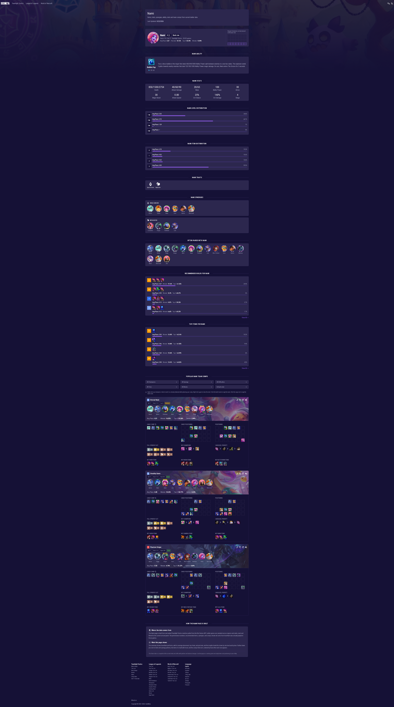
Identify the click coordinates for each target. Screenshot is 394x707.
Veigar (158, 230)
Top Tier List (152, 668)
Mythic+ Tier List (172, 668)
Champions (151, 683)
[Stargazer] (174, 228)
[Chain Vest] (190, 465)
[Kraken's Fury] (191, 610)
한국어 (187, 678)
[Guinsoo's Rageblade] (187, 610)
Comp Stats (134, 676)
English (187, 666)
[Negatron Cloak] (153, 359)
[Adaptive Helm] (154, 358)
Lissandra (150, 230)
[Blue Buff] (162, 307)
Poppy (166, 253)
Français (187, 685)
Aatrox (150, 253)
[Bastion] (175, 211)
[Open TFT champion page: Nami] (153, 37)
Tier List (133, 668)
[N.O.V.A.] (149, 251)
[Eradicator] (166, 261)
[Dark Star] (148, 228)
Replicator (158, 187)
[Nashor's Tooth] (154, 279)
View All (244, 318)
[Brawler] (166, 228)
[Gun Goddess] (215, 251)
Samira (183, 213)
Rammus (240, 253)
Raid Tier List (171, 666)
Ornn (175, 213)
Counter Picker (152, 687)
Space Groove (150, 187)
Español (187, 670)
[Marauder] (184, 251)
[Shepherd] (159, 211)
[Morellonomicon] (154, 349)
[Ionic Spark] (221, 463)
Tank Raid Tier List (172, 678)
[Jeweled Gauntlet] (162, 279)
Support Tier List (153, 676)
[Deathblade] (182, 537)
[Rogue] (167, 211)
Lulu (175, 230)
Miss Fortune (216, 253)
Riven (150, 263)
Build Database (153, 680)
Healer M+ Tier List (172, 676)
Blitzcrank (191, 213)
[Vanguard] (151, 211)
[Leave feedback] (388, 3)
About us (134, 700)
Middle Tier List (153, 672)
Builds (133, 672)
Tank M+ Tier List (172, 680)
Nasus (150, 213)
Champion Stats (153, 685)
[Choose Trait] (217, 251)
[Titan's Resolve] (191, 463)
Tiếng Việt (187, 674)
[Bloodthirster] (182, 463)
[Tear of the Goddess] (159, 290)
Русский (187, 668)
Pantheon (166, 230)
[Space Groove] (152, 42)
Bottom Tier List (153, 674)
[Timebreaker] (165, 228)
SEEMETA (5, 3)
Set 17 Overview (135, 678)
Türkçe (187, 672)
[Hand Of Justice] (157, 537)
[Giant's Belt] (155, 281)
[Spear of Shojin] (158, 289)
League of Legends (32, 3)
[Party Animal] (189, 211)
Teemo (158, 213)
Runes (150, 693)
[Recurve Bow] (153, 281)
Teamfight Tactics (17, 3)
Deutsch (187, 676)
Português (187, 683)
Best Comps (134, 670)
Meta (150, 678)
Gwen (166, 213)
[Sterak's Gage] (187, 463)
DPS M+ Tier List (172, 672)
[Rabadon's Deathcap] (158, 298)
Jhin (167, 263)
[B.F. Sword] (157, 290)
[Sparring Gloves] (163, 281)
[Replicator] (154, 42)
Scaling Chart (152, 689)
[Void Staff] (154, 339)
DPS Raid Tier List (172, 670)
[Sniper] (184, 211)
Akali (183, 253)
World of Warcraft (46, 3)
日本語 (187, 680)
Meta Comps (134, 666)
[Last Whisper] (187, 537)
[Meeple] (157, 228)
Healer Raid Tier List (173, 674)
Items (132, 674)
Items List (151, 691)
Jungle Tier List (153, 670)
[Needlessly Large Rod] (161, 281)
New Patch (151, 695)
